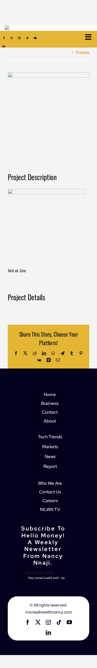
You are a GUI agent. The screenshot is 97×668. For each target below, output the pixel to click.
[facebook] (4, 38)
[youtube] (35, 38)
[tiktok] (27, 38)
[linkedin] (4, 46)
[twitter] (11, 38)
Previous (82, 52)
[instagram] (19, 38)
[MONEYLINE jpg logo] (7, 27)
